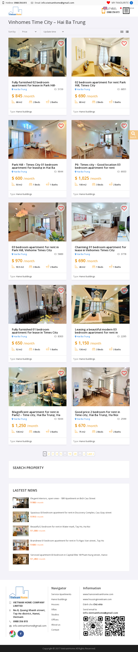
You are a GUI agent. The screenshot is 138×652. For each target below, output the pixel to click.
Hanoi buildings (24, 111)
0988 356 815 (113, 12)
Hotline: (16, 2)
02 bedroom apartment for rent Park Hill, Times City (100, 84)
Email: (54, 2)
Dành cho (92, 604)
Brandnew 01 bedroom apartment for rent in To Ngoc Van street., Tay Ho (67, 540)
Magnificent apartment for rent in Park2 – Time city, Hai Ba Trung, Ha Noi (36, 415)
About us (55, 624)
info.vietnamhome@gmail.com (29, 625)
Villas (54, 609)
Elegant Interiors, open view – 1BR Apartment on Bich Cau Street (62, 498)
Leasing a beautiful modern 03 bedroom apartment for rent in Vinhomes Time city (96, 332)
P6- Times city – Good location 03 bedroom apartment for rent (97, 166)
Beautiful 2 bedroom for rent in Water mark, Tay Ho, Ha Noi (60, 526)
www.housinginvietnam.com (97, 599)
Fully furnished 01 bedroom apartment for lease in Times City (35, 331)
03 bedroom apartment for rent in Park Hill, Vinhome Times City (35, 249)
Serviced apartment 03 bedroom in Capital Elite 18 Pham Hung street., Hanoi (68, 554)
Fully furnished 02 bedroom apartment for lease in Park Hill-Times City (34, 85)
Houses (55, 604)
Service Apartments (61, 594)
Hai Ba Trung (20, 89)
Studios (55, 614)
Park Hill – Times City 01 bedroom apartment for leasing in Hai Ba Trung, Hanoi (35, 167)
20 (75, 453)
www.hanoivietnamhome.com (98, 594)
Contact (55, 629)
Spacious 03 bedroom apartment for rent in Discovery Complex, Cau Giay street (70, 512)
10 (69, 453)
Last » (90, 453)
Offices (55, 619)
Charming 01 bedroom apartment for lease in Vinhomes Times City (100, 249)
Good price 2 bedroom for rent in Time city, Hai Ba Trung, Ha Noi (97, 413)
